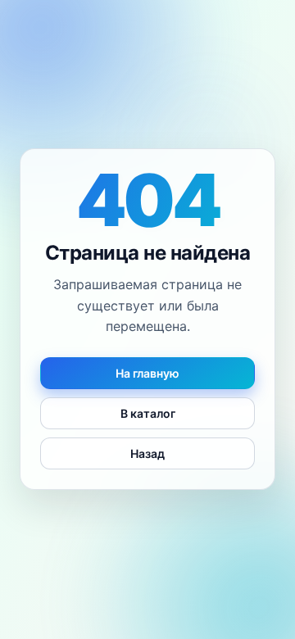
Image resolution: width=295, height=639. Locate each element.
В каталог (147, 414)
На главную (147, 374)
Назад (147, 454)
